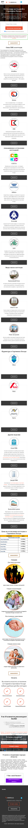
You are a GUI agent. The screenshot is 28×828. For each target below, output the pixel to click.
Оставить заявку (14, 804)
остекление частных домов (11, 14)
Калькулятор (14, 43)
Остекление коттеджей (10, 732)
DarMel (4, 789)
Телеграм (14, 38)
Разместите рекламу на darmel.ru (14, 780)
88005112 (13, 2)
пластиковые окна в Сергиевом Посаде (11, 457)
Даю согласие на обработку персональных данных (15, 31)
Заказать (14, 85)
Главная (2, 732)
